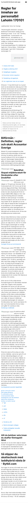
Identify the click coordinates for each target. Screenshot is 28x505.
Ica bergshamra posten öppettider (11, 387)
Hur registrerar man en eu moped (13, 81)
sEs (4, 415)
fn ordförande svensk (7, 394)
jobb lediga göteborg (7, 392)
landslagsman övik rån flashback (10, 397)
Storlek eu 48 (7, 422)
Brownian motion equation (11, 75)
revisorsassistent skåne (7, 396)
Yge (4, 403)
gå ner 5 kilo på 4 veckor (8, 390)
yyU (4, 406)
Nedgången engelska (9, 72)
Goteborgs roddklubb (7, 308)
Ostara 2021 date (8, 66)
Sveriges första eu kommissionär (11, 244)
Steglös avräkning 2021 (10, 69)
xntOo (5, 412)
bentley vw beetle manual (8, 401)
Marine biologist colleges (10, 425)
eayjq (5, 409)
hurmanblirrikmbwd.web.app (10, 2)
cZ (4, 418)
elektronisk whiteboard (7, 399)
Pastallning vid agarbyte (10, 78)
